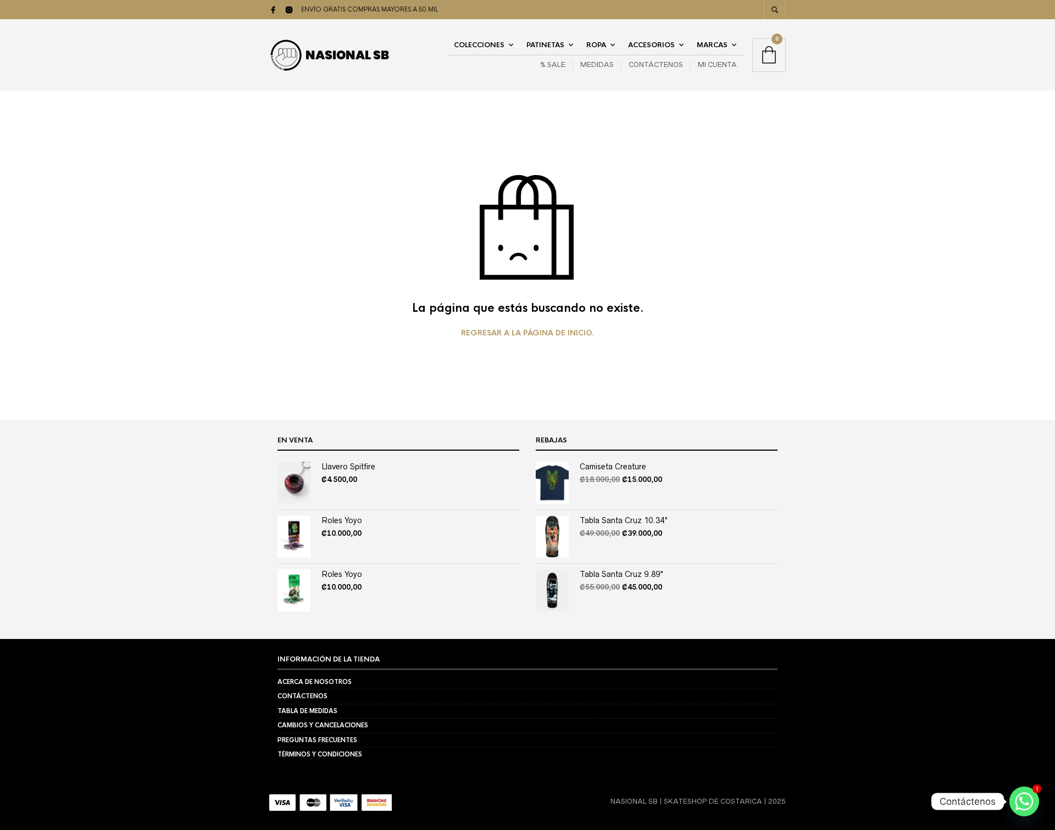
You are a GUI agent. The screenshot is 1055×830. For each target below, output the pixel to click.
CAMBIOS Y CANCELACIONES (322, 725)
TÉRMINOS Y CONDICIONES (319, 754)
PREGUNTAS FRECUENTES (317, 740)
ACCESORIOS (651, 45)
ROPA (596, 45)
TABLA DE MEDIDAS (307, 711)
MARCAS (712, 45)
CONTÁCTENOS (656, 64)
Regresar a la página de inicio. (527, 333)
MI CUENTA (717, 64)
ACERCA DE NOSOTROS (314, 682)
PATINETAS (545, 45)
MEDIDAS (597, 64)
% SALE (552, 64)
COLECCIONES (479, 45)
